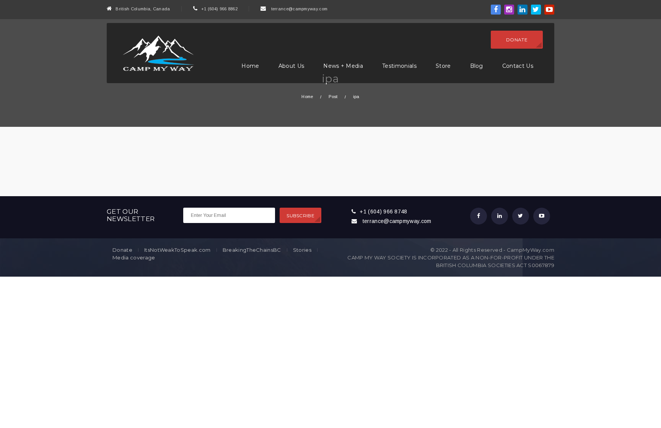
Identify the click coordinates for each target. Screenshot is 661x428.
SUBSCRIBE (300, 215)
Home (250, 65)
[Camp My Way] (156, 52)
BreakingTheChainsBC (252, 250)
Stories (302, 250)
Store (443, 65)
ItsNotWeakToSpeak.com (177, 250)
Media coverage (133, 257)
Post (333, 96)
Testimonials (399, 65)
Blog (476, 65)
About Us (291, 65)
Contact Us (517, 65)
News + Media (343, 65)
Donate (516, 40)
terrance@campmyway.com (299, 9)
